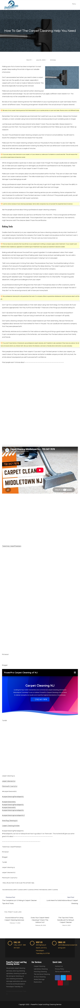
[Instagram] (66, 982)
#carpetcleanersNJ (9, 802)
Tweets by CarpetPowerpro (11, 546)
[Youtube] (69, 977)
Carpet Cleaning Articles (10, 825)
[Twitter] (63, 977)
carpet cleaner (18, 889)
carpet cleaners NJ (8, 781)
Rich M (29, 60)
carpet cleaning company (31, 889)
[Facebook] (57, 977)
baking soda (8, 889)
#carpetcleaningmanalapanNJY (13, 815)
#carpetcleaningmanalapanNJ (13, 810)
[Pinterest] (60, 982)
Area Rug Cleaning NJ (10, 820)
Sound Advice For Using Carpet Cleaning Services (14, 919)
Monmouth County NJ (9, 786)
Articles (53, 60)
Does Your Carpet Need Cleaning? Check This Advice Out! (40, 920)
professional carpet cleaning (48, 889)
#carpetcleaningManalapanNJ (13, 796)
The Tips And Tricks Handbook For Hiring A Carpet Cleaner (65, 920)
